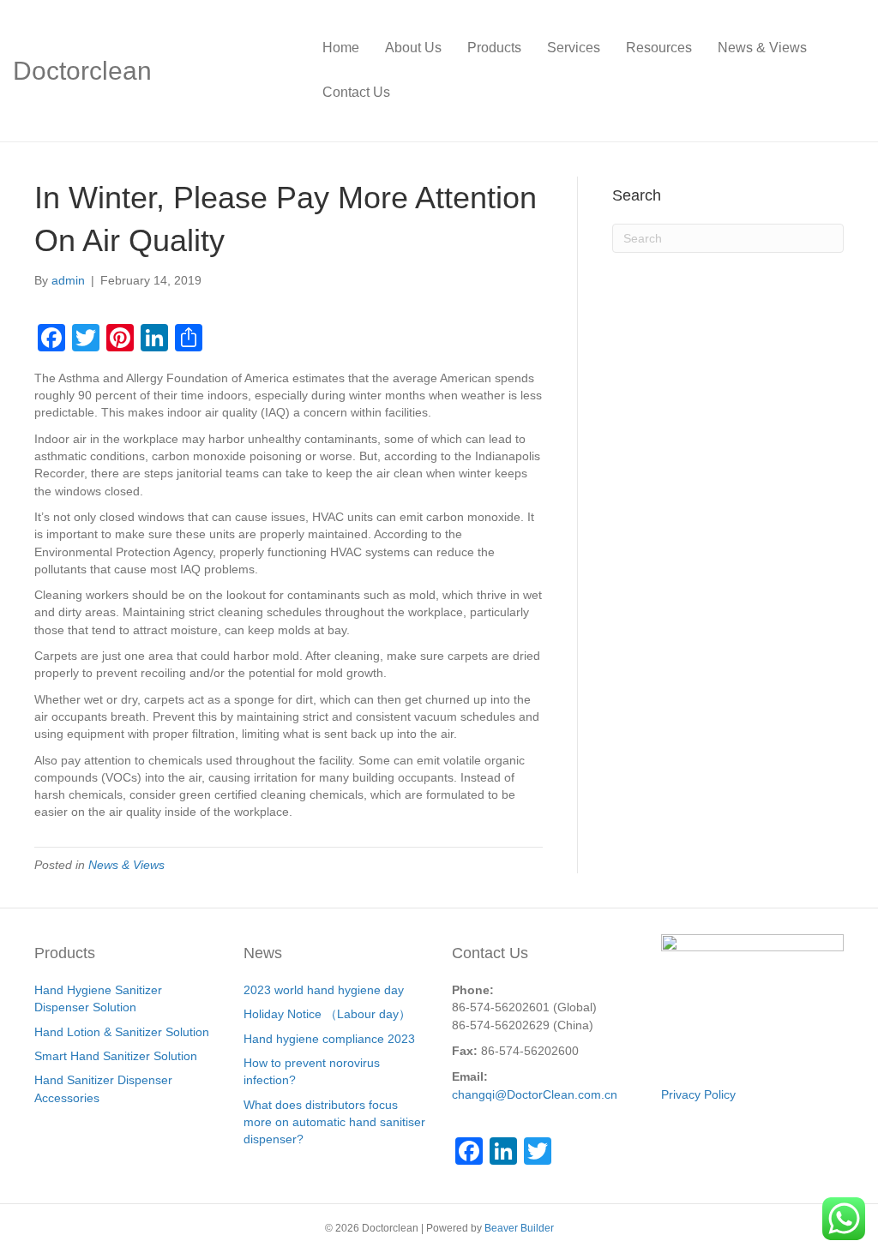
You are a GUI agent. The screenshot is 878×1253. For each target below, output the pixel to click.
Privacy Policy (698, 1094)
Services (573, 47)
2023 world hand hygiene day (324, 990)
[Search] (852, 70)
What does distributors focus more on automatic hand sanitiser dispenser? (334, 1122)
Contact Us (356, 92)
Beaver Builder (519, 1228)
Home (340, 47)
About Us (413, 47)
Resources (659, 47)
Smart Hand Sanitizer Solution (115, 1056)
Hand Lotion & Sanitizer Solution (121, 1032)
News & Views (762, 47)
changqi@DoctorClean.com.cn (534, 1094)
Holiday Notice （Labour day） (327, 1014)
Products (494, 47)
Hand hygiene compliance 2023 (329, 1039)
